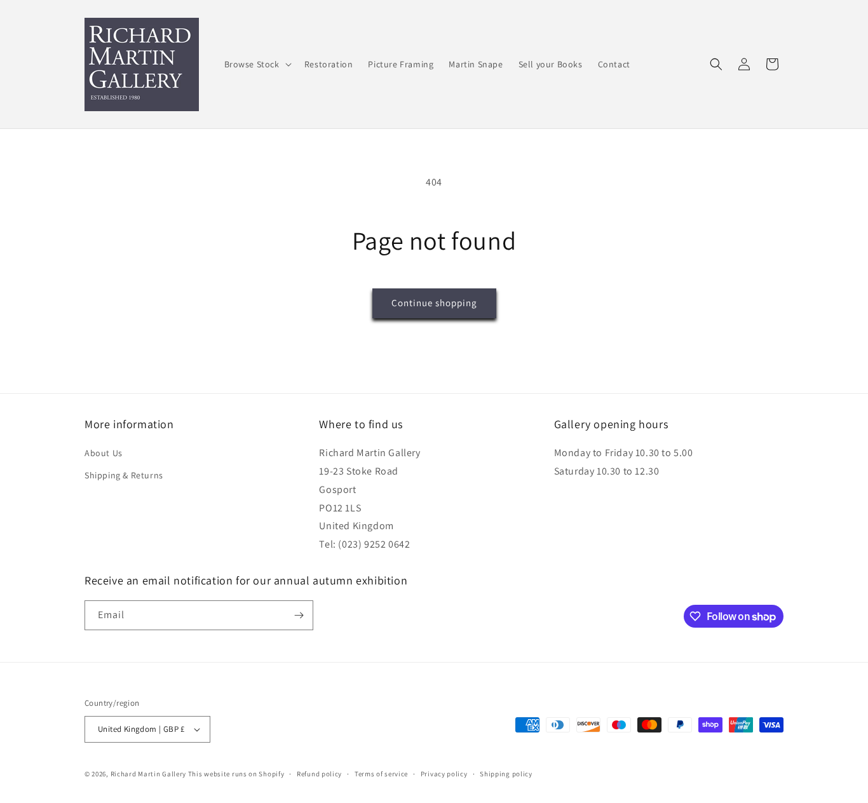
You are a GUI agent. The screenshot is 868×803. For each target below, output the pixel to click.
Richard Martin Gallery (148, 773)
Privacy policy (444, 773)
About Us (104, 453)
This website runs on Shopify (236, 773)
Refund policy (319, 773)
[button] (257, 64)
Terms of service (381, 773)
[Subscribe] (299, 615)
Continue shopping (434, 303)
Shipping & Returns (124, 475)
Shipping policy (506, 773)
